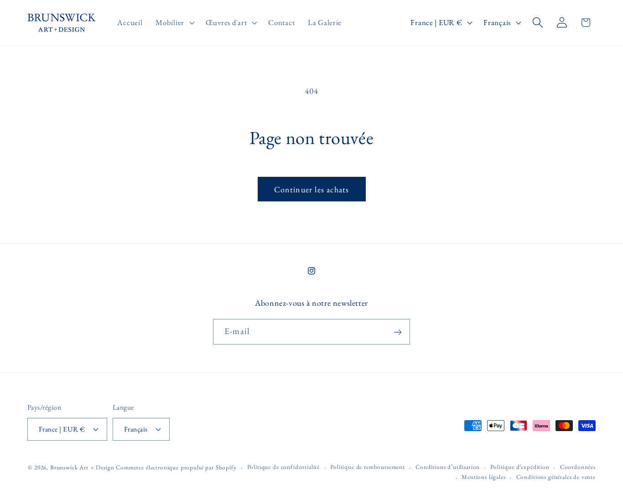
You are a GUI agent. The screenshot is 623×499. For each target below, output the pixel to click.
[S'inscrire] (397, 332)
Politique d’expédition (519, 466)
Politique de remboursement (367, 466)
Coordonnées (578, 466)
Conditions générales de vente (556, 477)
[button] (174, 22)
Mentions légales (483, 477)
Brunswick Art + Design (82, 467)
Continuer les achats (311, 189)
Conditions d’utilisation (447, 466)
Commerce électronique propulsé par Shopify (176, 467)
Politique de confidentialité (283, 466)
